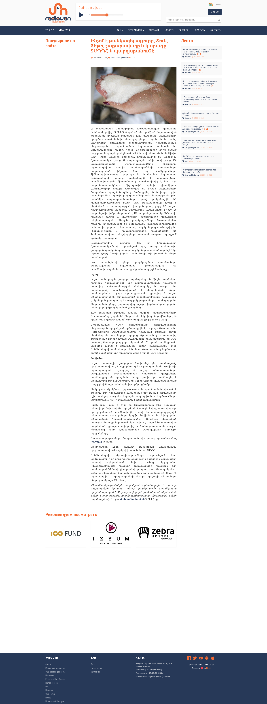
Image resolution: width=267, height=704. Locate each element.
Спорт (186, 161)
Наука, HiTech (51, 683)
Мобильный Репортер (55, 701)
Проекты (200, 30)
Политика (188, 73)
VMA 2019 (64, 30)
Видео (215, 11)
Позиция (49, 690)
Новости (169, 30)
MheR (208, 668)
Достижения (96, 668)
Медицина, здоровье (55, 668)
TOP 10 (49, 30)
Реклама (154, 30)
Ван (119, 30)
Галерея (184, 30)
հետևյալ (96, 441)
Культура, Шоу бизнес (191, 132)
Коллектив (95, 672)
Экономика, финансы (119, 58)
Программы (135, 30)
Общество (187, 57)
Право (48, 697)
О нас (93, 664)
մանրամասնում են (132, 499)
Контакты (216, 30)
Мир (47, 686)
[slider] (106, 15)
